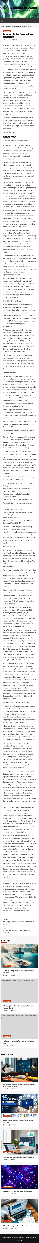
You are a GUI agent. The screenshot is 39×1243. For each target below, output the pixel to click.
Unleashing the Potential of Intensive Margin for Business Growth (18, 1007)
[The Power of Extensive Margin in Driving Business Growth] (19, 1026)
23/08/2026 (13, 1088)
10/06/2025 (13, 975)
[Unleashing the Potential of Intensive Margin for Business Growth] (19, 991)
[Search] (36, 20)
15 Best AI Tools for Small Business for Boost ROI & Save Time (18, 1122)
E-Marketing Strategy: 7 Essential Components (17, 1191)
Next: (17, 930)
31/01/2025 (13, 1010)
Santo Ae (6, 40)
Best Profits (7, 1079)
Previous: (19, 921)
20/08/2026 (14, 1125)
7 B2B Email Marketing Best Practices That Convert (19, 1157)
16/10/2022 (14, 40)
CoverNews (29, 1237)
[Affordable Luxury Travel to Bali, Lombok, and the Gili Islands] (19, 956)
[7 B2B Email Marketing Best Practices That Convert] (19, 1142)
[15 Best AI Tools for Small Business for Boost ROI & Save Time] (19, 1106)
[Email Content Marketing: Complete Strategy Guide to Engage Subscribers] (19, 1070)
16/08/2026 (13, 1159)
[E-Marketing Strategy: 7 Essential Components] (19, 1177)
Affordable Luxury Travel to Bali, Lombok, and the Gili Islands (18, 971)
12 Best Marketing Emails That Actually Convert (17, 1226)
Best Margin (7, 31)
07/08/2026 (13, 1194)
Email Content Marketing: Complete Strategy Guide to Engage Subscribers (19, 1085)
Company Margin (8, 1152)
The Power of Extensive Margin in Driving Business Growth (19, 1042)
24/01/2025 (13, 1045)
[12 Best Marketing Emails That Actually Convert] (19, 1211)
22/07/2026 (14, 1228)
